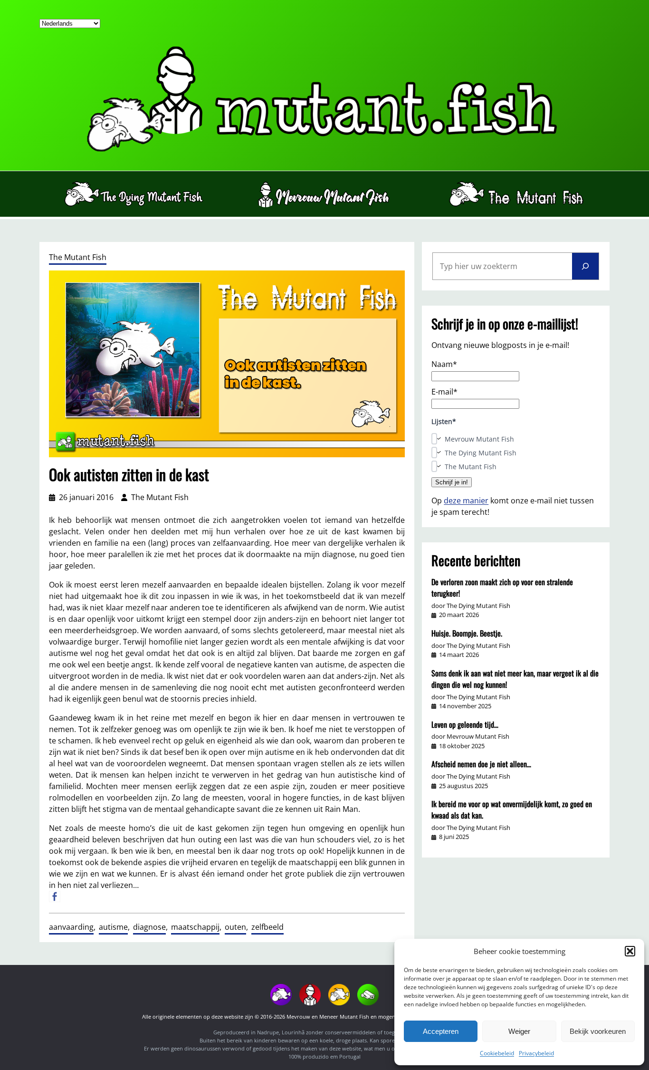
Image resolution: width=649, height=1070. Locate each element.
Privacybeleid (536, 1053)
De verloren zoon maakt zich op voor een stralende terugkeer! (502, 587)
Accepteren (440, 1031)
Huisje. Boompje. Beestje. (466, 633)
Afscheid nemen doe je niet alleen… (481, 764)
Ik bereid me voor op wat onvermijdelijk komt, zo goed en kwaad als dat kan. (511, 809)
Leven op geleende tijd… (464, 724)
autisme (113, 927)
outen (235, 927)
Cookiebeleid (497, 1053)
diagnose (149, 927)
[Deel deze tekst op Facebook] (54, 896)
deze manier (466, 500)
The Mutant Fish (77, 257)
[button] (630, 951)
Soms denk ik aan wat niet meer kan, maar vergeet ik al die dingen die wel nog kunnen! (515, 678)
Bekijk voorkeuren (598, 1031)
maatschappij (195, 927)
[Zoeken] (585, 266)
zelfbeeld (267, 927)
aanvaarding (71, 927)
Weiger (519, 1031)
